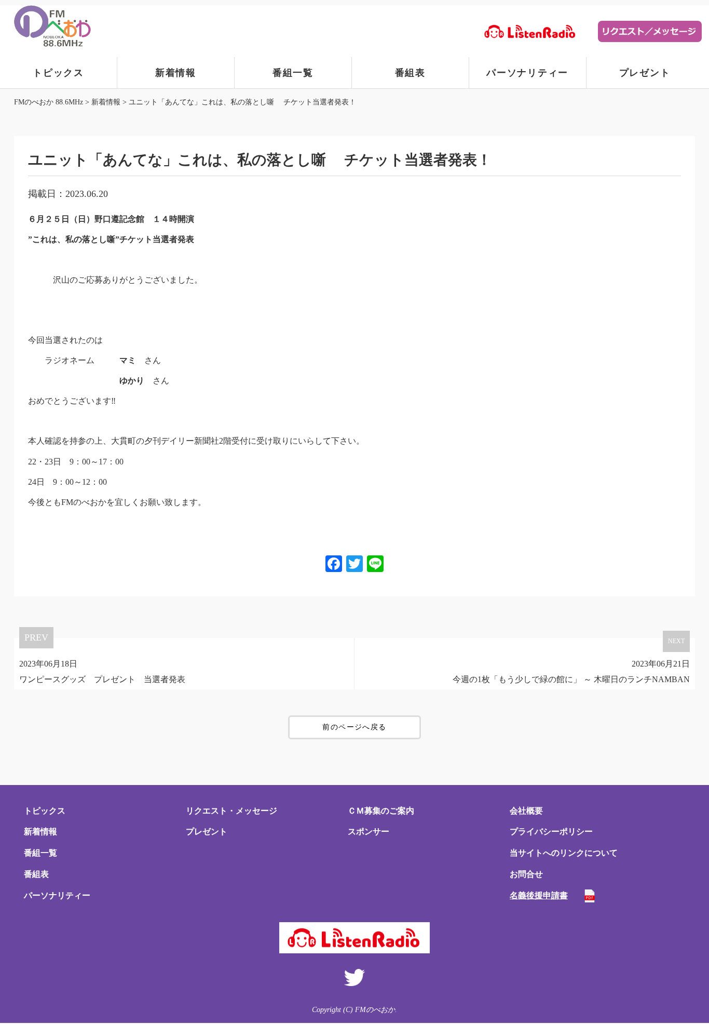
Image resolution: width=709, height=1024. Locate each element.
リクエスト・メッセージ (231, 810)
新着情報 (175, 73)
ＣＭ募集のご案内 (381, 810)
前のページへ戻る (354, 727)
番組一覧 (292, 73)
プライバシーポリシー (551, 831)
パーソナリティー (527, 73)
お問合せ (526, 874)
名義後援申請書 (539, 895)
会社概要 (526, 810)
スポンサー (368, 831)
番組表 (410, 73)
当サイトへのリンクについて (564, 852)
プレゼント (645, 73)
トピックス (58, 73)
